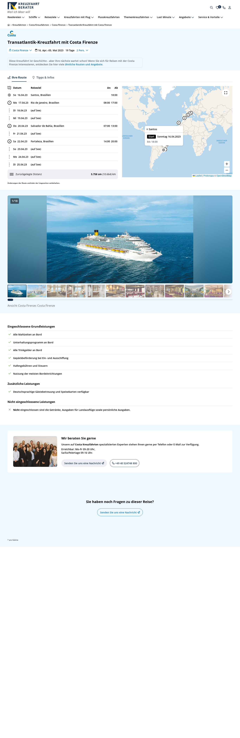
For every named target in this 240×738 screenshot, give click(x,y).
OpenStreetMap (224, 175)
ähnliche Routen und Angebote (83, 64)
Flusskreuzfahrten (109, 17)
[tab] (17, 77)
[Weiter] (228, 292)
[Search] (211, 7)
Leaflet (198, 175)
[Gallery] (120, 239)
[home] (9, 25)
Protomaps (208, 175)
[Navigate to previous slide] (13, 239)
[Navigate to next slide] (226, 239)
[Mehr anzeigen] (23, 17)
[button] (163, 150)
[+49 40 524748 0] (224, 7)
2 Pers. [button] (81, 50)
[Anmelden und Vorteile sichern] (229, 7)
